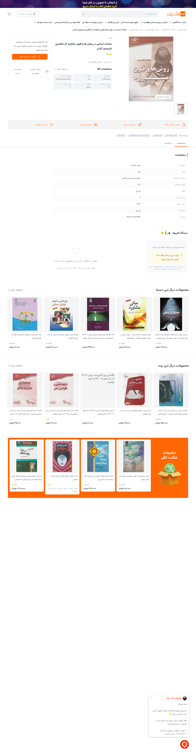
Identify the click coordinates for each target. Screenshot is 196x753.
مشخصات (181, 143)
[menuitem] (178, 22)
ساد (110, 37)
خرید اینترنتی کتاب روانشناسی (139, 135)
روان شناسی (157, 135)
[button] (11, 317)
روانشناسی (121, 135)
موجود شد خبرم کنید (28, 56)
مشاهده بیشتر (16, 289)
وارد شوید (165, 259)
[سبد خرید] (9, 14)
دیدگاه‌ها (168, 143)
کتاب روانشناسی (95, 61)
